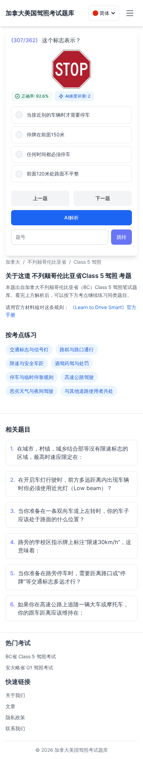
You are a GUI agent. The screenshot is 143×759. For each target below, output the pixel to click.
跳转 (121, 237)
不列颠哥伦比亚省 (46, 262)
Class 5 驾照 (87, 262)
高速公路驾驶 (79, 377)
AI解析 (71, 217)
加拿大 (13, 262)
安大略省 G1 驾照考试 (29, 667)
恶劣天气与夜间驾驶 (31, 391)
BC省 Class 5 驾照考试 (31, 656)
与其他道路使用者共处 (89, 391)
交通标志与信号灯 (29, 349)
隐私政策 (15, 717)
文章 (10, 706)
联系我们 (15, 728)
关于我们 (15, 695)
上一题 (40, 198)
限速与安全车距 (27, 363)
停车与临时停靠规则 (31, 377)
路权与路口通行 (77, 349)
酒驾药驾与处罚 (72, 363)
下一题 (102, 198)
